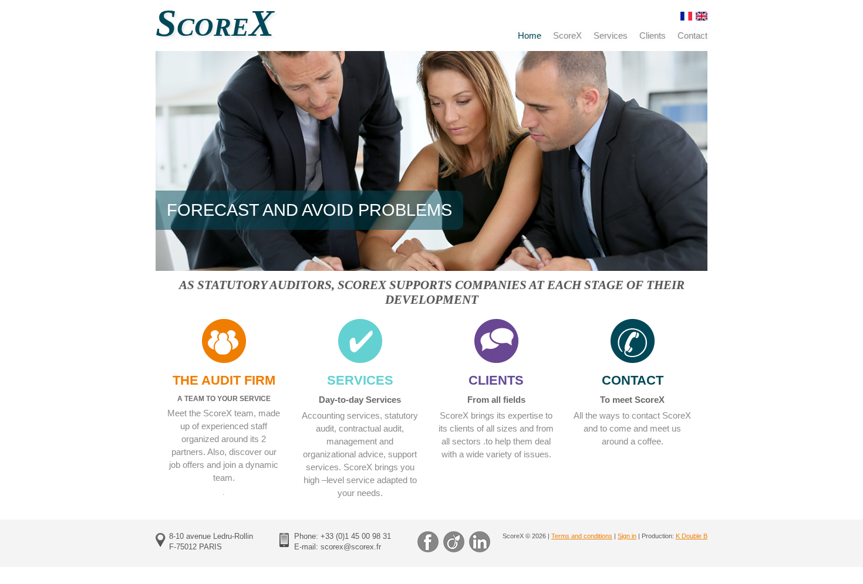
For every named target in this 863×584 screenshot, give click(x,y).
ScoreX (567, 35)
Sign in (627, 535)
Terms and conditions (581, 535)
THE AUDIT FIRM (224, 380)
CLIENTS (496, 380)
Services (611, 35)
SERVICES (360, 380)
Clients (652, 35)
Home (529, 35)
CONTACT (632, 380)
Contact (692, 35)
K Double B (691, 535)
